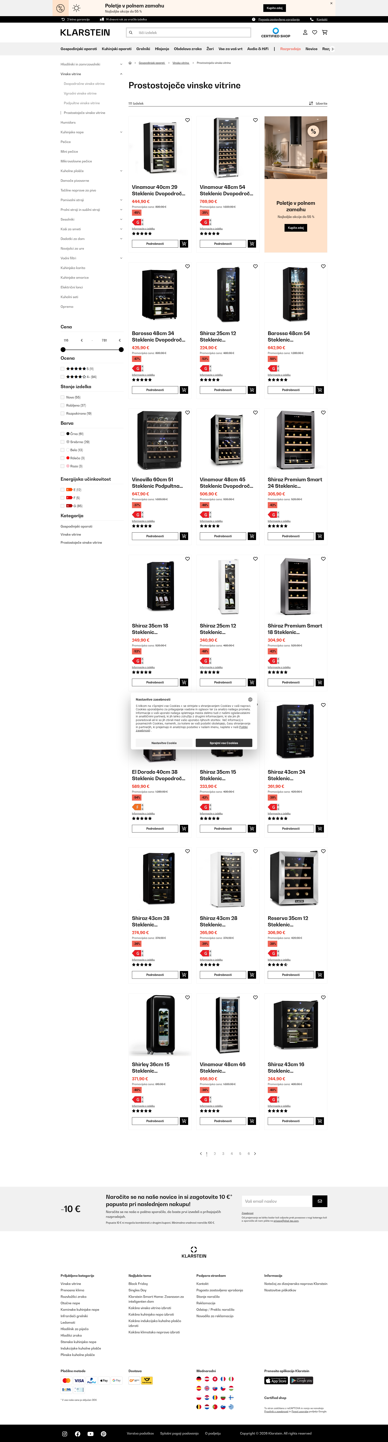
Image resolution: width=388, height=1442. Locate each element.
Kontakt (322, 19)
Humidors (68, 122)
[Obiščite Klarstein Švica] (215, 1379)
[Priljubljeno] (314, 32)
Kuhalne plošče (72, 171)
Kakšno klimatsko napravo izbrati (154, 1332)
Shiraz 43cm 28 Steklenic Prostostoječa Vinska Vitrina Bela (225, 921)
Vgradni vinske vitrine (80, 93)
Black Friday (138, 1284)
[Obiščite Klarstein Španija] (198, 1388)
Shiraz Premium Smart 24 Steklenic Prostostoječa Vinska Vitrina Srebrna (295, 482)
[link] (160, 147)
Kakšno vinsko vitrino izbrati (150, 1308)
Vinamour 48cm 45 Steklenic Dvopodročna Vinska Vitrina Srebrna (228, 482)
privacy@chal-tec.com (286, 1220)
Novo (73, 397)
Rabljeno (76, 405)
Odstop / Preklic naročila (215, 1309)
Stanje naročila (208, 1297)
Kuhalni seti (69, 297)
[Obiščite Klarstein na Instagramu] (65, 1434)
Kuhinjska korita (73, 268)
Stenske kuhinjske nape (78, 1342)
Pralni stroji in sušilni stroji (80, 210)
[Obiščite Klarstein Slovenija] (223, 1406)
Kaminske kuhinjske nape (80, 1309)
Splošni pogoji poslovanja (179, 1433)
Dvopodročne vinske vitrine (84, 84)
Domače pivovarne (75, 181)
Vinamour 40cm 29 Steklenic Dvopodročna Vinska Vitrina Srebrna (160, 190)
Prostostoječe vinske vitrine (84, 113)
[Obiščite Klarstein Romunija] (215, 1397)
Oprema (67, 307)
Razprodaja (290, 49)
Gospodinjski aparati (76, 526)
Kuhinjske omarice (75, 277)
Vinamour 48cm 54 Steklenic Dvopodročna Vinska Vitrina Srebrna (228, 190)
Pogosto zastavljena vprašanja (279, 19)
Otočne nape (70, 1303)
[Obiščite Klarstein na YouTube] (90, 1434)
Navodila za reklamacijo (214, 1316)
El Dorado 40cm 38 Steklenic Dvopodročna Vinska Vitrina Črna (160, 775)
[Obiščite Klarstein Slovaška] (215, 1388)
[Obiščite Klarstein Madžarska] (231, 1388)
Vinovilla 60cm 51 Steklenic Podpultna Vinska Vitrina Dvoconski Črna (155, 482)
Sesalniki (67, 219)
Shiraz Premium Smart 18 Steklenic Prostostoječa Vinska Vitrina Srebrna (295, 629)
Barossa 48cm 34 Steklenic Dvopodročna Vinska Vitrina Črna (160, 336)
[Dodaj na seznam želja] (187, 120)
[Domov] (134, 62)
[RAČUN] (305, 32)
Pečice (66, 142)
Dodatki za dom (73, 239)
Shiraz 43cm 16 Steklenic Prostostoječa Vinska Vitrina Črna (293, 1067)
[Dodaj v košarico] (184, 244)
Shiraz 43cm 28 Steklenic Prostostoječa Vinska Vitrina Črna (157, 921)
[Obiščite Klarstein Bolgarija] (223, 1397)
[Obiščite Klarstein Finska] (231, 1397)
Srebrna (80, 442)
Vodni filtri (68, 258)
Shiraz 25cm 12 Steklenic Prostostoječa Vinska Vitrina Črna (225, 336)
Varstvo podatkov (140, 1433)
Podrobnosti (155, 243)
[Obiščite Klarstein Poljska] (198, 1397)
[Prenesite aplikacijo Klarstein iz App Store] (276, 1380)
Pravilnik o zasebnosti (276, 1411)
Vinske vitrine (71, 74)
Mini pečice (69, 151)
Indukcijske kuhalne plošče (81, 1348)
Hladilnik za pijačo (75, 1329)
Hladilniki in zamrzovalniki (80, 64)
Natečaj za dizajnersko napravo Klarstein (295, 1284)
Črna (76, 434)
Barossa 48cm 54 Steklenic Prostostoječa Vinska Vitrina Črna (293, 336)
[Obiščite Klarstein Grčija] (231, 1407)
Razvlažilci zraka (73, 1297)
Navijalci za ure (72, 248)
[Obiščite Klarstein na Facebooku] (78, 1434)
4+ (91, 377)
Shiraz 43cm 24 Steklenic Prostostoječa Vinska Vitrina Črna (293, 775)
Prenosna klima (72, 1290)
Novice (311, 49)
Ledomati (68, 1322)
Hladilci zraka (71, 1335)
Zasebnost (247, 1213)
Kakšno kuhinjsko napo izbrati (151, 1314)
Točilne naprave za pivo (78, 190)
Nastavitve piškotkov (280, 1290)
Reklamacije (205, 1303)
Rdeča (77, 458)
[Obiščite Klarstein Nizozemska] (207, 1406)
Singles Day (137, 1290)
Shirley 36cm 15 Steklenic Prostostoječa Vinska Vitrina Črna (157, 1067)
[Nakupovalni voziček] (324, 32)
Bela (76, 450)
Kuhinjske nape (72, 132)
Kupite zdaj (275, 8)
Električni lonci (72, 287)
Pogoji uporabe (300, 1411)
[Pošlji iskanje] (130, 32)
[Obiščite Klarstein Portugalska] (215, 1406)
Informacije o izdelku (143, 228)
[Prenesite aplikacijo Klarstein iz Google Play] (301, 1380)
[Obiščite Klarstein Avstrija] (207, 1379)
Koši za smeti (71, 229)
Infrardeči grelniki (74, 1316)
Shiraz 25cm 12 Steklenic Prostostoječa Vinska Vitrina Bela (225, 629)
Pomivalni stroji (72, 200)
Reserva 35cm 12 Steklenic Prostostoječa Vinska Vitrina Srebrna (293, 921)
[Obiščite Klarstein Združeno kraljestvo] (207, 1388)
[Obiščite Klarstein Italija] (231, 1379)
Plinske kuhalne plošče (78, 1355)
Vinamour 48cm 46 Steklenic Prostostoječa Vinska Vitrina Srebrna (225, 1067)
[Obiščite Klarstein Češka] (223, 1388)
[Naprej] (332, 49)
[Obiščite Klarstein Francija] (223, 1379)
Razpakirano (79, 413)
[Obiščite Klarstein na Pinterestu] (103, 1434)
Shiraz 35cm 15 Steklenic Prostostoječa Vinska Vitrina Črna (225, 775)
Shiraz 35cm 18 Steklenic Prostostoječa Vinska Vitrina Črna (157, 629)
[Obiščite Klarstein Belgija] (198, 1406)
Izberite (321, 103)
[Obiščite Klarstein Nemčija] (198, 1379)
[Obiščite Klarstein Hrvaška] (207, 1397)
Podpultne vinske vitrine (82, 103)
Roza (76, 466)
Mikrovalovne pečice (76, 161)
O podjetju (213, 1433)
